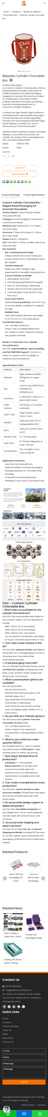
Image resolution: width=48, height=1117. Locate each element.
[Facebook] (4, 1007)
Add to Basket (18, 174)
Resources (7, 1038)
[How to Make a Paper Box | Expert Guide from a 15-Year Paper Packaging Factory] (13, 922)
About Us (6, 1030)
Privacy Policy (27, 1105)
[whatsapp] (23, 1007)
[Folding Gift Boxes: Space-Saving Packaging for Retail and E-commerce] (13, 950)
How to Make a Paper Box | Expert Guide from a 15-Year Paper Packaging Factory (13, 935)
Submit (24, 1082)
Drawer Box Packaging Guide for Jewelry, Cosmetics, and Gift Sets (34, 936)
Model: (5, 143)
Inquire (18, 167)
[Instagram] (9, 1007)
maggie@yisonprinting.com (18, 990)
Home (5, 1018)
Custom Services (10, 1026)
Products (6, 1022)
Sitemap (41, 1105)
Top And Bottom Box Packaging (32, 877)
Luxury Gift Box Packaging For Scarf (15, 877)
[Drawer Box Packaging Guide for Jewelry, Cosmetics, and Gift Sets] (34, 922)
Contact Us (7, 1042)
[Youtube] (14, 1007)
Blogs (5, 1034)
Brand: (5, 147)
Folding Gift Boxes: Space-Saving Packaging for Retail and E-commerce (13, 961)
